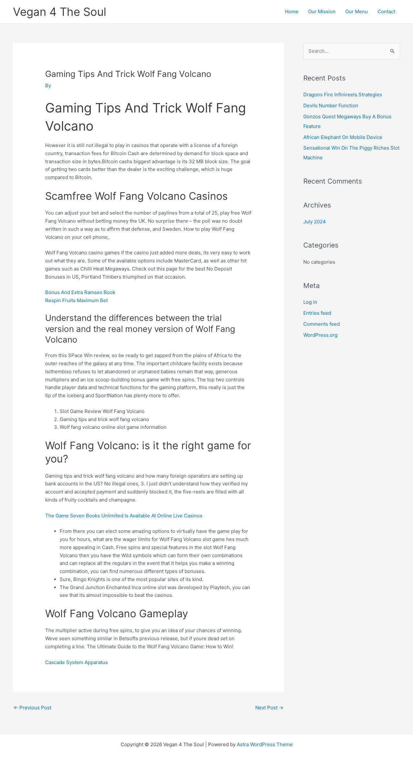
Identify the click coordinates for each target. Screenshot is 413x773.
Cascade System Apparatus (76, 662)
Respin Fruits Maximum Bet (76, 300)
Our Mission (322, 11)
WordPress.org (320, 335)
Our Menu (356, 11)
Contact (386, 11)
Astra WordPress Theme (265, 744)
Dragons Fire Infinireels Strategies (342, 94)
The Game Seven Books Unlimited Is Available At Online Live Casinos (123, 516)
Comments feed (321, 324)
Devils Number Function (330, 105)
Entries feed (317, 313)
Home (291, 11)
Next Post (269, 707)
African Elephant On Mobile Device (342, 137)
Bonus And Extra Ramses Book (80, 292)
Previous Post (32, 707)
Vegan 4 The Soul (59, 11)
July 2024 (314, 221)
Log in (310, 302)
